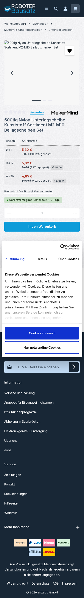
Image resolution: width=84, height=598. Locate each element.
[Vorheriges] (12, 72)
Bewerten (37, 112)
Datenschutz (40, 583)
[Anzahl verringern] (9, 213)
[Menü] (46, 8)
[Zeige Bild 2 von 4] (44, 100)
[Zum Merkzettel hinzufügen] (70, 50)
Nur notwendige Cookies (42, 347)
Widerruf (10, 513)
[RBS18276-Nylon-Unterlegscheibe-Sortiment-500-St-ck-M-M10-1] (41, 72)
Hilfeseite (11, 503)
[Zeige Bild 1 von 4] (36, 100)
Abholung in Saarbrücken (22, 421)
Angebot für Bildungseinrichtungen (29, 402)
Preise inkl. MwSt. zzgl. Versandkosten (28, 191)
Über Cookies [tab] (68, 259)
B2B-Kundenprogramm (20, 412)
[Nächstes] (71, 72)
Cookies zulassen (42, 333)
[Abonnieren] (74, 367)
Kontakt (9, 484)
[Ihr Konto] (65, 8)
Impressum (69, 583)
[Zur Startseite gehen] (19, 8)
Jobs (7, 450)
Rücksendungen (16, 494)
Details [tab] (41, 259)
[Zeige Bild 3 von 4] (50, 100)
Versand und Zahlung (19, 393)
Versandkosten (15, 569)
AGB (56, 583)
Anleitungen (12, 475)
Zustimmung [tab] (15, 259)
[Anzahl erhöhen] (75, 213)
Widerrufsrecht (17, 583)
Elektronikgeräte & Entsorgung (26, 431)
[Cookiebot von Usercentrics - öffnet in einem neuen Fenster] (60, 247)
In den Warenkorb (42, 227)
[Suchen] (56, 8)
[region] (42, 72)
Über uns (10, 440)
